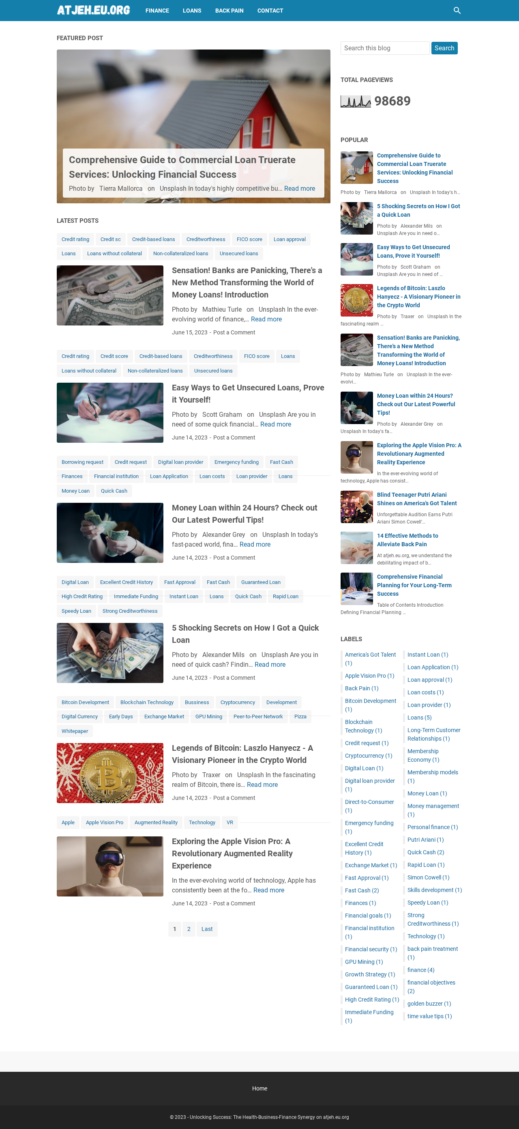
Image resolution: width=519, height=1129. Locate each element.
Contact (270, 10)
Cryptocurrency (238, 702)
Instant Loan (183, 596)
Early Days (121, 716)
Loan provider (251, 476)
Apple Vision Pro (104, 822)
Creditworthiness (206, 239)
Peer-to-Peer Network (258, 716)
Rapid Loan (285, 596)
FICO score (249, 239)
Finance (157, 10)
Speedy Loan (76, 611)
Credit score (114, 356)
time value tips (429, 1016)
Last (207, 929)
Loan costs (212, 476)
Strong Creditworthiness (130, 611)
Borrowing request (82, 462)
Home (259, 1088)
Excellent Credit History (126, 582)
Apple (68, 822)
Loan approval (290, 239)
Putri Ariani (425, 839)
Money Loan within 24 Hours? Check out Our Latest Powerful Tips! (416, 404)
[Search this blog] (457, 10)
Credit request (131, 462)
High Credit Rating (82, 596)
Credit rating (75, 239)
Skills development (434, 890)
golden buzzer (429, 1003)
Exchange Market (164, 716)
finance (421, 970)
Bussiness (197, 702)
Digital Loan (75, 582)
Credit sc (111, 239)
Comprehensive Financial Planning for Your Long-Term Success (414, 585)
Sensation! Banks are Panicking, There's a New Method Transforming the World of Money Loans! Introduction (247, 282)
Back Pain (229, 10)
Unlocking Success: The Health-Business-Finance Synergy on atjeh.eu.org (269, 1117)
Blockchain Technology (147, 702)
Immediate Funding (136, 596)
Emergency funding (236, 462)
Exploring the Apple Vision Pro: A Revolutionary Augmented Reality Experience (232, 853)
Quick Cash (114, 491)
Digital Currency (80, 716)
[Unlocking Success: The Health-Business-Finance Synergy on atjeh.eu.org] (94, 10)
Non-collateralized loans (180, 253)
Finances (72, 476)
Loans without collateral (114, 253)
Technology (202, 822)
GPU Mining (208, 716)
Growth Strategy (370, 974)
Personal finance (432, 827)
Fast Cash (281, 462)
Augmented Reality (156, 822)
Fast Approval (179, 582)
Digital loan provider (180, 462)
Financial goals (368, 915)
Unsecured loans (239, 253)
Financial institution (116, 476)
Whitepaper (75, 731)
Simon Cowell (428, 877)
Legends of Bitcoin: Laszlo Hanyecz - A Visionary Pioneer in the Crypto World (419, 296)
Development (281, 702)
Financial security (371, 949)
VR (230, 822)
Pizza (300, 716)
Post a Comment (234, 332)
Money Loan (76, 491)
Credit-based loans (153, 239)
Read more (299, 188)
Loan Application (169, 476)
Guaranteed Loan (261, 582)
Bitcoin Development (85, 702)
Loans (192, 10)
